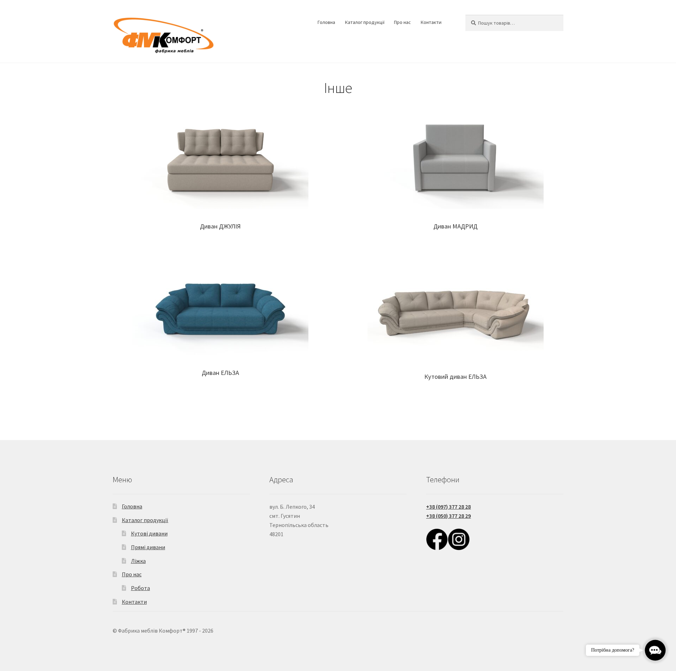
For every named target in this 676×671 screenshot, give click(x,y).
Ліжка (138, 560)
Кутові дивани (149, 533)
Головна (326, 22)
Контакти (431, 22)
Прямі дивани (148, 547)
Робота (140, 587)
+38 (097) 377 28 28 (448, 506)
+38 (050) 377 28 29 (448, 515)
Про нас (402, 22)
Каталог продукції (364, 22)
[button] (655, 650)
